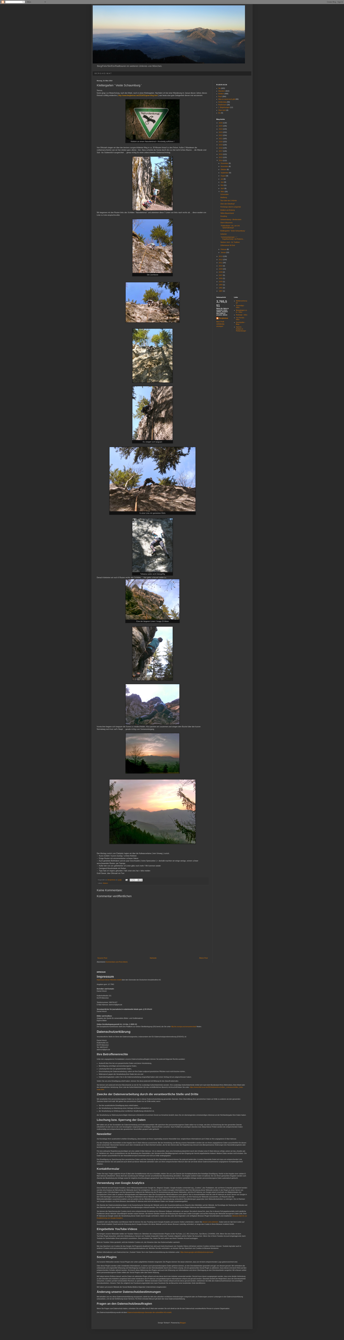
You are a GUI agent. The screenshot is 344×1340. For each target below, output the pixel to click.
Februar (224, 249)
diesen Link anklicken (210, 1222)
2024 (221, 129)
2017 (221, 151)
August (223, 176)
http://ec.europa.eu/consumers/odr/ (183, 1027)
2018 (221, 148)
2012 (221, 260)
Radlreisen (222, 105)
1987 (221, 291)
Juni (222, 182)
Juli (222, 179)
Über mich (222, 110)
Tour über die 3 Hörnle (228, 201)
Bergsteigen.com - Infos (241, 311)
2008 (221, 272)
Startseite (153, 958)
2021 (221, 139)
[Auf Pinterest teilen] (141, 880)
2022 (221, 135)
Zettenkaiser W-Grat (227, 245)
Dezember (225, 163)
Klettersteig (222, 102)
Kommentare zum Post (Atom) (117, 962)
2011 (221, 263)
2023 (221, 132)
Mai (222, 185)
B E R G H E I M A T (103, 73)
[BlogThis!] (133, 880)
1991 (221, 288)
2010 (221, 266)
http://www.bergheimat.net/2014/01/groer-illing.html (138, 95)
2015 (221, 157)
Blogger (183, 1323)
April (222, 188)
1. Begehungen (224, 107)
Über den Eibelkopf (227, 204)
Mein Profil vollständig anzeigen (220, 324)
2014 (221, 160)
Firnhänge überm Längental (230, 207)
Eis (219, 113)
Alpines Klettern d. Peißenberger (241, 329)
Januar (223, 252)
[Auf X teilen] (136, 880)
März (223, 192)
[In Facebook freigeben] (138, 880)
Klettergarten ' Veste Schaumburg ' (232, 231)
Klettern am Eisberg (227, 210)
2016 (221, 154)
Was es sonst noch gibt (226, 99)
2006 (221, 278)
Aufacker (223, 234)
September (225, 173)
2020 (221, 142)
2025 (221, 126)
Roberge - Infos (241, 315)
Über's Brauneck (226, 223)
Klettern (105, 883)
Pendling (223, 216)
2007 (221, 275)
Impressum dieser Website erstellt (109, 980)
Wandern (221, 91)
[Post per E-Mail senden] (126, 880)
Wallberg (223, 197)
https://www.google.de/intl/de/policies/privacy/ (196, 1252)
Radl (220, 96)
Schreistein (224, 194)
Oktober (224, 169)
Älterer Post (203, 958)
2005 (221, 282)
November (225, 166)
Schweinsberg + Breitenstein (230, 219)
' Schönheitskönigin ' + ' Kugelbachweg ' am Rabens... (232, 238)
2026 (221, 123)
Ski (219, 88)
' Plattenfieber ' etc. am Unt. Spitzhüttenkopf (230, 227)
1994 (221, 285)
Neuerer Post (102, 958)
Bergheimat (223, 318)
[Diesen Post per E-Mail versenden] (131, 880)
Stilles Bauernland (227, 213)
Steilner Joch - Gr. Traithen (230, 242)
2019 (221, 145)
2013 (221, 256)
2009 (221, 269)
